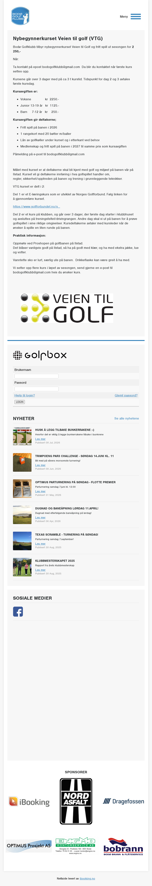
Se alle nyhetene (126, 418)
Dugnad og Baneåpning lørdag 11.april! (66, 508)
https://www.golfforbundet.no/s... (36, 206)
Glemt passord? (126, 395)
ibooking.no (87, 878)
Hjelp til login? (24, 395)
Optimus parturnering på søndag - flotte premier (75, 482)
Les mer (40, 439)
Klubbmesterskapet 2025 (55, 561)
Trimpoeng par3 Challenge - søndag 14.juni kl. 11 (74, 456)
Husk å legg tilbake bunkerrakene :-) (64, 430)
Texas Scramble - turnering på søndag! (66, 535)
